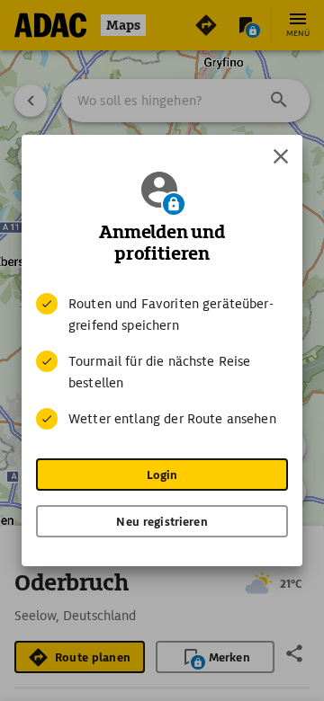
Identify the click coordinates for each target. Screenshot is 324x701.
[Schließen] (280, 156)
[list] (162, 361)
